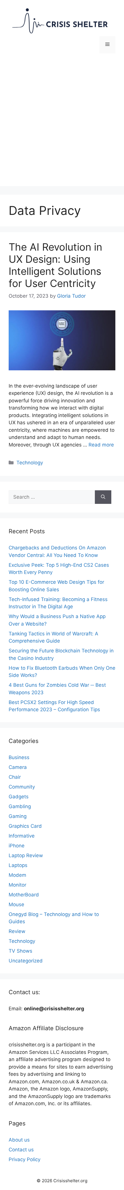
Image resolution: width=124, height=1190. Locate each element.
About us (19, 1140)
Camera (18, 767)
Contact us (21, 1150)
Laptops (18, 865)
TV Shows (20, 951)
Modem (17, 875)
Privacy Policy (24, 1159)
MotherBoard (24, 895)
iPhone (17, 846)
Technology (29, 463)
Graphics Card (25, 826)
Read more (101, 445)
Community (22, 787)
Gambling (20, 806)
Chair (15, 777)
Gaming (18, 816)
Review (17, 931)
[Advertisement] (62, 124)
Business (19, 757)
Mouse (16, 904)
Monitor (17, 885)
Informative (22, 836)
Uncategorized (26, 961)
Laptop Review (26, 855)
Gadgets (19, 796)
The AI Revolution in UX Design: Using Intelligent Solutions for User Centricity (55, 265)
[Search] (103, 497)
